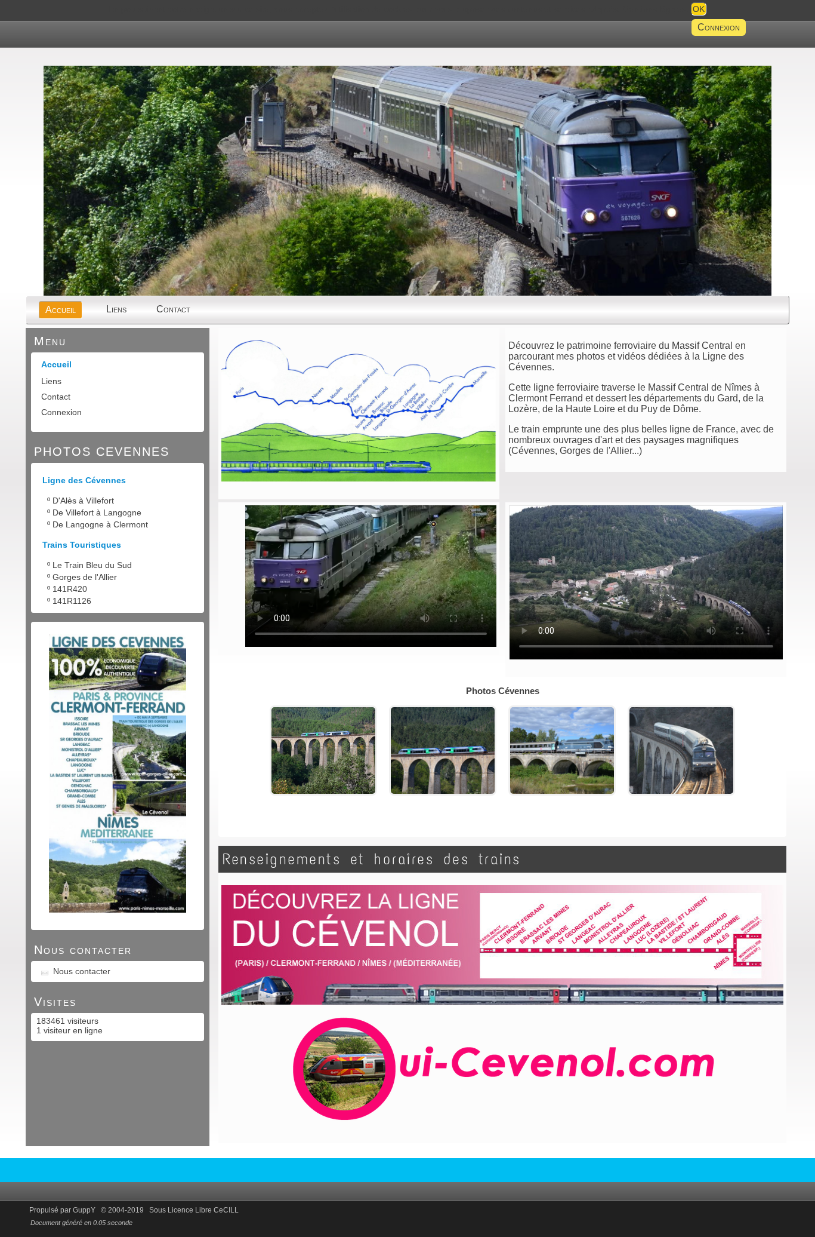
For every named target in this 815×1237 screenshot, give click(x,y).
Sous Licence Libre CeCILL (194, 1210)
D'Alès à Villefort (83, 500)
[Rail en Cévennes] (407, 294)
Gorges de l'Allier (85, 577)
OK (699, 9)
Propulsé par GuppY (63, 1210)
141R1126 (72, 601)
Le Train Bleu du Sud (92, 565)
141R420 (70, 589)
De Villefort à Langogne (97, 512)
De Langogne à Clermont (100, 524)
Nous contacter (81, 971)
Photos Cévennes (502, 691)
